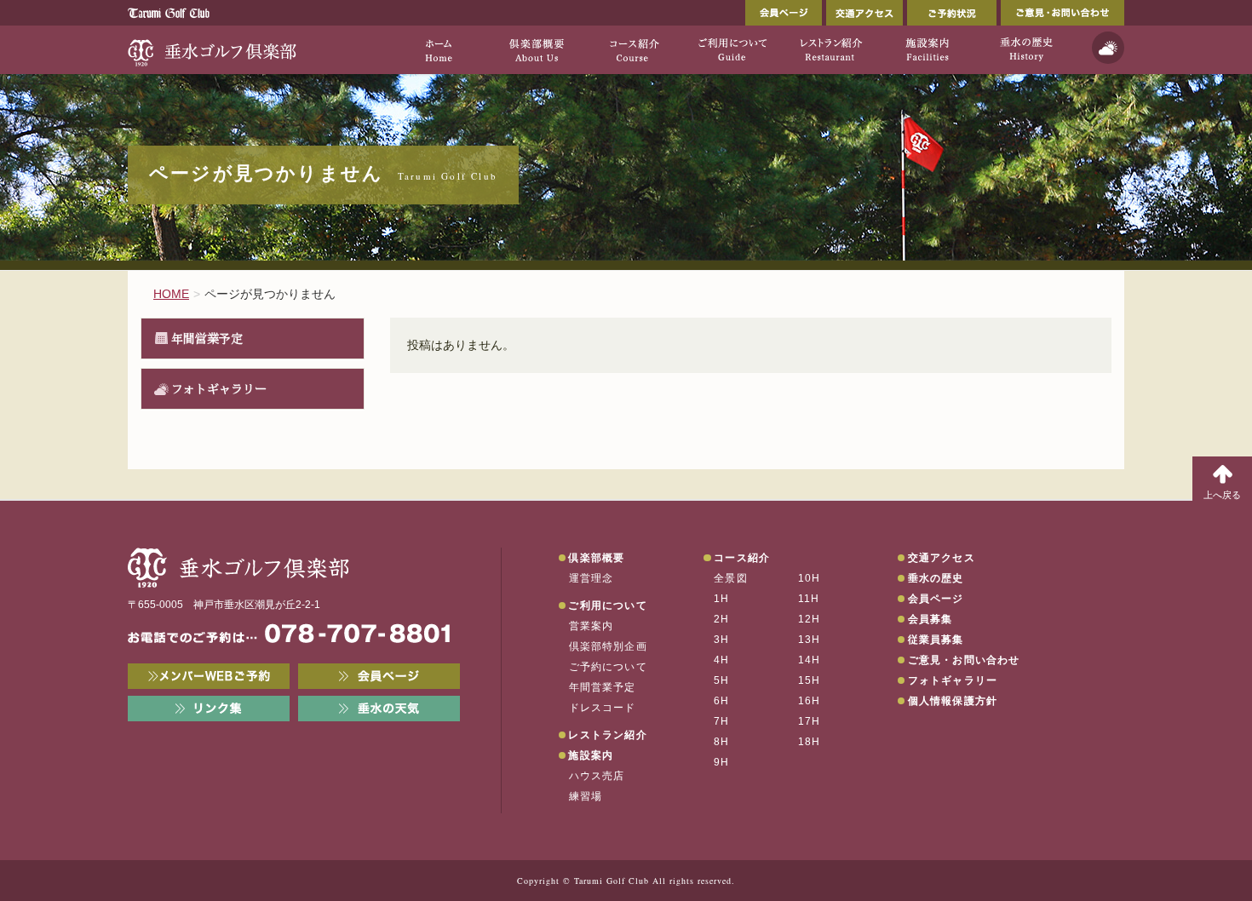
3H (721, 640)
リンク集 (209, 708)
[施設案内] (928, 49)
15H (809, 680)
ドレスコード (602, 708)
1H (721, 599)
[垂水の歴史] (1026, 49)
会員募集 (930, 619)
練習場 (586, 796)
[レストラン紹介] (830, 49)
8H (721, 742)
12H (809, 619)
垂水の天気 (379, 708)
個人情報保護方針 (953, 701)
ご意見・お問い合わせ (1062, 13)
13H (809, 640)
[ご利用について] (732, 49)
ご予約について (608, 667)
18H (809, 742)
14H (809, 660)
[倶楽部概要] (536, 49)
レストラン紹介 (607, 735)
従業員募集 (936, 640)
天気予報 (1108, 48)
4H (721, 660)
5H (721, 680)
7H (721, 721)
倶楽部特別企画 (608, 646)
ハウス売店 (597, 776)
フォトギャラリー (219, 388)
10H (809, 578)
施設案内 (590, 755)
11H (809, 599)
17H (809, 721)
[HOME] (438, 49)
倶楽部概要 (596, 558)
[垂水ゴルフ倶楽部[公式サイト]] (213, 49)
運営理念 (591, 578)
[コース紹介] (634, 49)
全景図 (731, 578)
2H (721, 619)
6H (721, 701)
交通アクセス (864, 13)
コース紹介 (742, 558)
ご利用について (607, 605)
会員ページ (783, 13)
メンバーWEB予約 (209, 676)
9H (721, 762)
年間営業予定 (207, 338)
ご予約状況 (951, 13)
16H (809, 701)
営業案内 (591, 626)
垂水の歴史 (936, 578)
